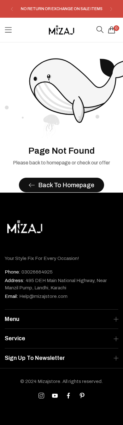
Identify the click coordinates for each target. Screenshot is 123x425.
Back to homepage (66, 185)
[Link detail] (41, 396)
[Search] (100, 30)
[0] (111, 29)
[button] (12, 9)
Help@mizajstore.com (36, 296)
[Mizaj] (61, 30)
